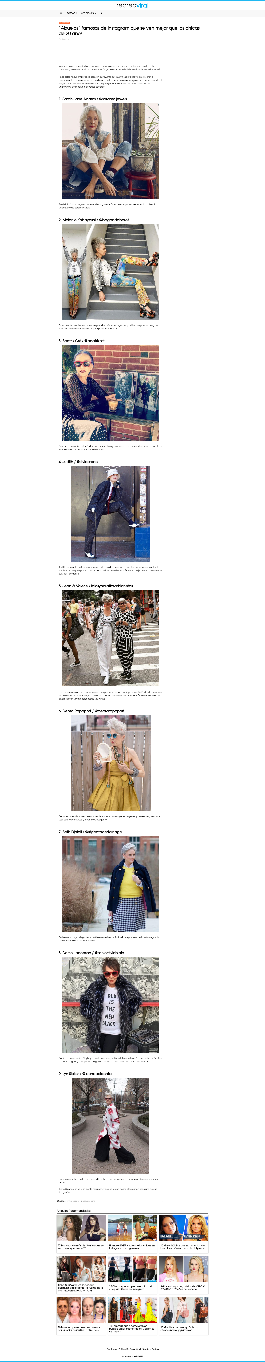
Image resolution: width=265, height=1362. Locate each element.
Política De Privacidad (130, 1349)
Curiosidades (64, 23)
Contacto (112, 1349)
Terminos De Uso (151, 1349)
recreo (132, 5)
